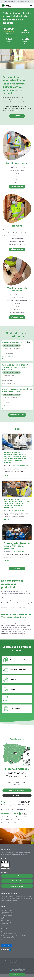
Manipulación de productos (20, 465)
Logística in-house (7, 910)
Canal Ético (17, 876)
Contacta (17, 795)
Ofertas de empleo (7, 922)
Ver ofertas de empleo (17, 415)
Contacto (17, 116)
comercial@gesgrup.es (24, 1)
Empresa (4, 909)
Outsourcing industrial (18, 510)
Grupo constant (6, 918)
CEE (3, 917)
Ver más (17, 568)
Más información (17, 187)
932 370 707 (6, 931)
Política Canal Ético (17, 881)
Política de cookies (15, 965)
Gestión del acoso (17, 886)
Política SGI (5, 920)
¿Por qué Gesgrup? (7, 915)
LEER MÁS (6, 475)
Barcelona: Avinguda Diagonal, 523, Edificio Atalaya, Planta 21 (15, 936)
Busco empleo (6, 923)
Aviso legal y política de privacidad (16, 962)
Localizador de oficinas (11, 1)
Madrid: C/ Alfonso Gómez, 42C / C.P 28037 (15, 940)
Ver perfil (6, 945)
